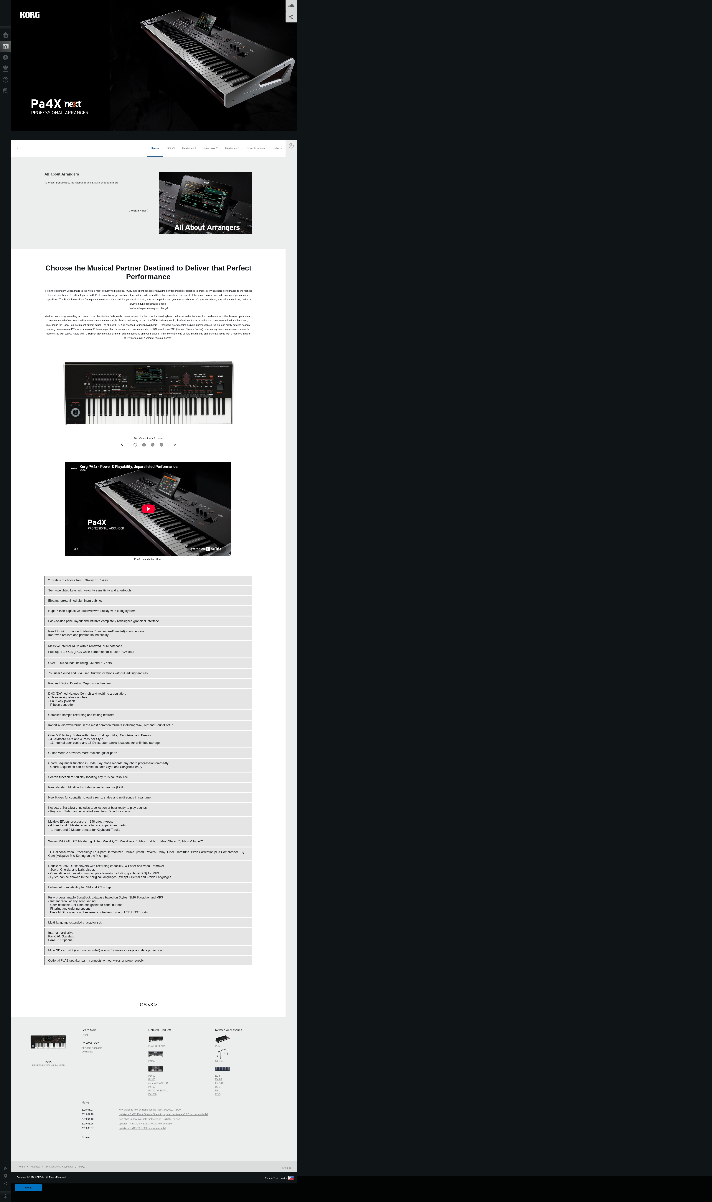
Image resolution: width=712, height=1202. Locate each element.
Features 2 (211, 148)
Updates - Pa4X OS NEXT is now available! (142, 1128)
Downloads (87, 1051)
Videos (277, 148)
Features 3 (232, 148)
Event (294, 211)
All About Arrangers (92, 1048)
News (6, 1168)
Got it (28, 1187)
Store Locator (6, 91)
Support (6, 80)
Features (6, 57)
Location (6, 1176)
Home (6, 35)
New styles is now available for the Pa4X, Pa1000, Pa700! (150, 1109)
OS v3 (171, 148)
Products (6, 46)
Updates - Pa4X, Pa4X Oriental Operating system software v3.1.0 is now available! (163, 1114)
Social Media (6, 1183)
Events (6, 68)
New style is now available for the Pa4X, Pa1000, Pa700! (149, 1119)
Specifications (256, 148)
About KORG (6, 1196)
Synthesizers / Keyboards (59, 1166)
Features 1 (189, 148)
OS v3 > (148, 1004)
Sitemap (286, 1167)
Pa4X (82, 1166)
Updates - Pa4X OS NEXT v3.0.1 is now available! (146, 1123)
